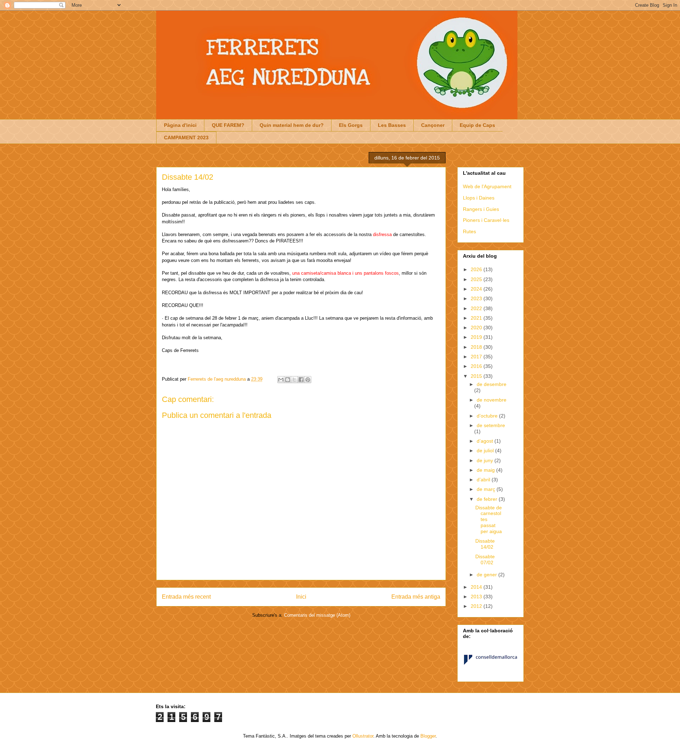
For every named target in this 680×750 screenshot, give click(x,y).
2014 (477, 587)
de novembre (491, 400)
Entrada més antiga (415, 597)
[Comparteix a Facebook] (301, 379)
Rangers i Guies (481, 209)
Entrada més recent (186, 597)
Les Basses (392, 125)
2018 (477, 347)
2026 (477, 269)
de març (487, 489)
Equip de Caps (477, 125)
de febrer (488, 499)
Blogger (428, 736)
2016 (477, 366)
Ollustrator (362, 736)
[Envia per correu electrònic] (280, 379)
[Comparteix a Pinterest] (307, 379)
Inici (301, 597)
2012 (477, 606)
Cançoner (432, 125)
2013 (477, 596)
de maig (486, 470)
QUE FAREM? (228, 125)
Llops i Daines (478, 198)
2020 (477, 327)
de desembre (491, 384)
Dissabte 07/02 (485, 559)
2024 (477, 289)
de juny (485, 460)
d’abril (484, 479)
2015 (477, 376)
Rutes (469, 231)
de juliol (486, 450)
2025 (477, 279)
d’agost (485, 441)
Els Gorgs (351, 125)
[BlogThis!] (287, 379)
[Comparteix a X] (294, 379)
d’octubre (488, 416)
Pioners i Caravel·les (486, 220)
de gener (487, 574)
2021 (477, 318)
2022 (477, 308)
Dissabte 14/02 (485, 544)
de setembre (491, 425)
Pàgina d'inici (180, 125)
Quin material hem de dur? (292, 125)
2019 (477, 337)
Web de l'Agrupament (487, 186)
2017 (477, 356)
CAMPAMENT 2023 (186, 137)
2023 (477, 298)
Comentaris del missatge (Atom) (317, 615)
